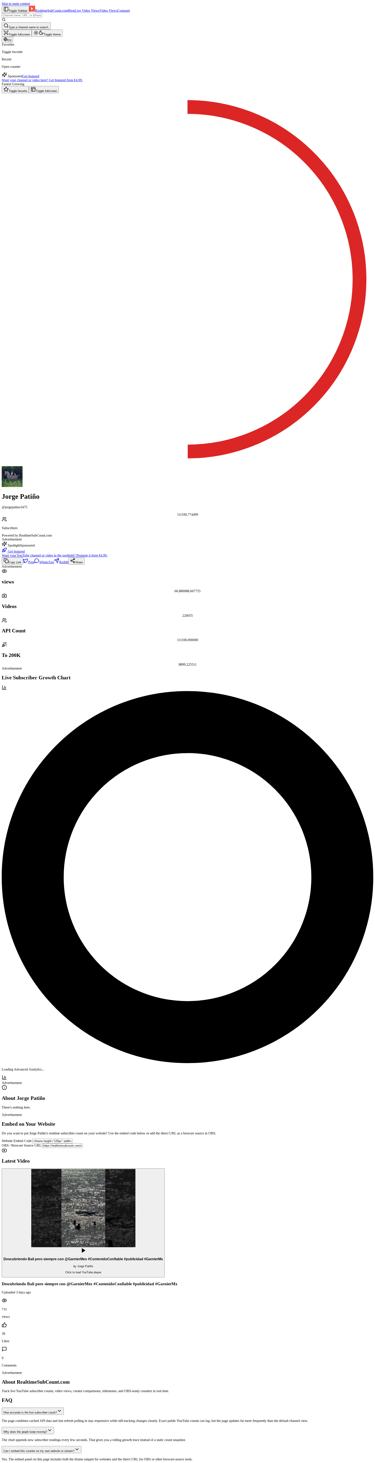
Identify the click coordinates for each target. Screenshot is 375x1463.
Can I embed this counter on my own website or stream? (38, 1451)
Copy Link (15, 562)
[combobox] (22, 15)
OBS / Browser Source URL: (22, 1145)
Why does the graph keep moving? (25, 1431)
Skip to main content (16, 3)
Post (31, 562)
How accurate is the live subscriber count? (30, 1412)
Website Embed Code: (17, 1141)
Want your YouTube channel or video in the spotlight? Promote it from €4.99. (54, 555)
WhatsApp (46, 562)
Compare (123, 10)
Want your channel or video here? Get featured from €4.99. (42, 80)
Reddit (63, 562)
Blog (71, 10)
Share (79, 562)
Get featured (30, 76)
